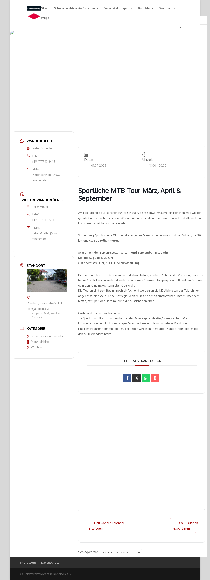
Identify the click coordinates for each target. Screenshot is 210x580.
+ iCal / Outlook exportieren (185, 525)
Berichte (144, 8)
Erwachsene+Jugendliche (47, 336)
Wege (45, 17)
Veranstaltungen (116, 8)
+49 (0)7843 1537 (43, 220)
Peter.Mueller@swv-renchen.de (45, 236)
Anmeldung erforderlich (120, 552)
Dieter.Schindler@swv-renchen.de (47, 177)
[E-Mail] (155, 378)
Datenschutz (50, 562)
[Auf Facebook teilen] (127, 378)
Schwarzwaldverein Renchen (74, 8)
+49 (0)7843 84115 (43, 161)
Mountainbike (40, 341)
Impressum (28, 562)
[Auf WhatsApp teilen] (146, 378)
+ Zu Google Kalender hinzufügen (106, 525)
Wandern (165, 8)
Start (45, 8)
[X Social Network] (136, 378)
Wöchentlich (39, 347)
